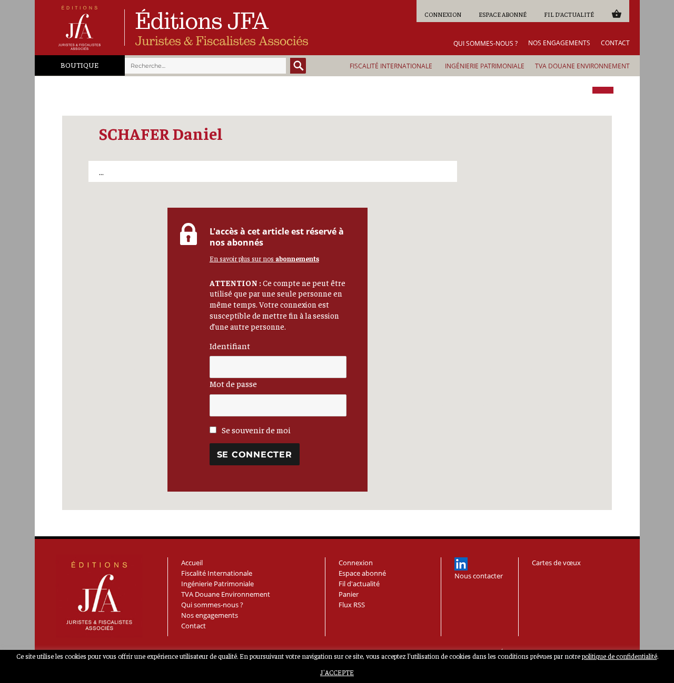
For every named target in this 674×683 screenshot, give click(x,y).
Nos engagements (559, 43)
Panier (616, 13)
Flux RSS (352, 604)
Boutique (79, 64)
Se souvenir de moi (255, 429)
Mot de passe (233, 383)
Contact (615, 43)
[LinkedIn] (461, 563)
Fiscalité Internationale (391, 66)
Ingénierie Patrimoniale (484, 66)
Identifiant (230, 345)
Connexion (442, 14)
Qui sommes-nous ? (485, 43)
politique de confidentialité (619, 655)
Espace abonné (503, 14)
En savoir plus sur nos (264, 258)
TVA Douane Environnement (582, 66)
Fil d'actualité (569, 14)
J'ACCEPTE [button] (337, 672)
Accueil (192, 562)
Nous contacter (478, 575)
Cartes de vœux (556, 562)
